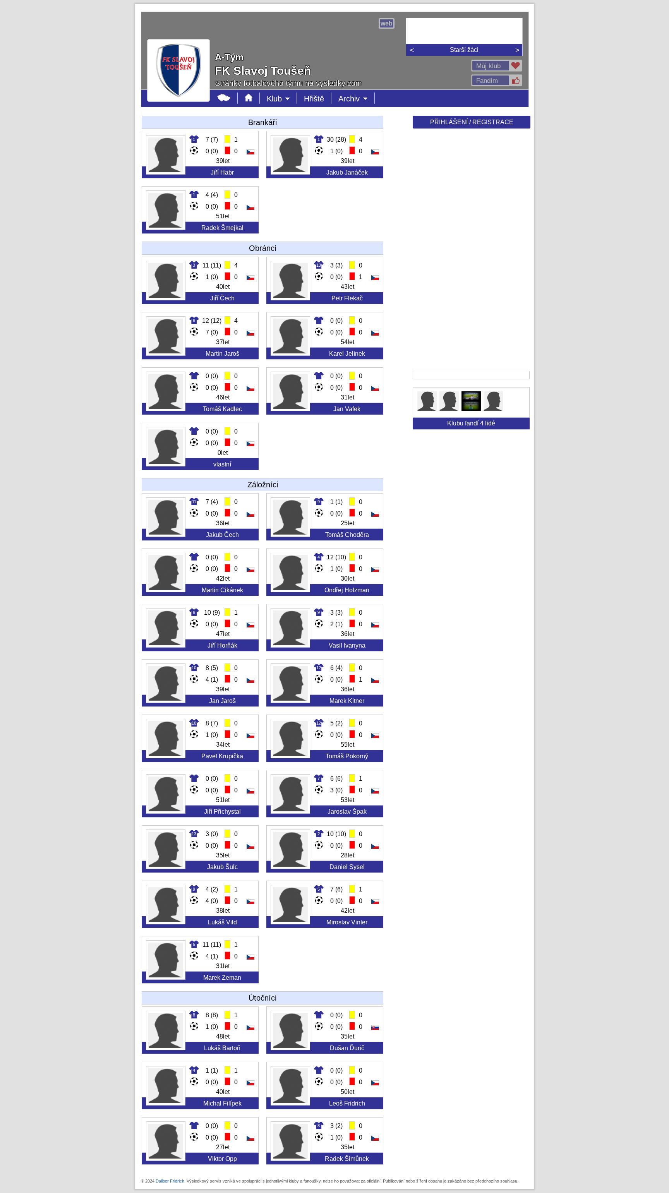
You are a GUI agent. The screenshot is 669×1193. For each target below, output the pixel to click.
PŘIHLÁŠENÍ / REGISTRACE (471, 122)
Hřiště (314, 98)
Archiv (356, 99)
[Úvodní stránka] (249, 98)
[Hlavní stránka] (224, 98)
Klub (282, 99)
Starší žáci (464, 49)
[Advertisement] (471, 252)
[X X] (427, 408)
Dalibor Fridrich (170, 1181)
